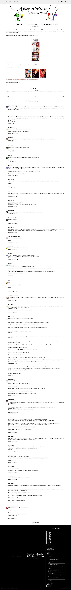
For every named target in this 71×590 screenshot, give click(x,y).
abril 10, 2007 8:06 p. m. (13, 141)
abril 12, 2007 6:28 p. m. (12, 375)
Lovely (9, 263)
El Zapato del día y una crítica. (53, 570)
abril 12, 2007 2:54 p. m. (12, 312)
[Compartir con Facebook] (38, 88)
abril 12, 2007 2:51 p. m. (12, 300)
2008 (49, 543)
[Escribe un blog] (33, 88)
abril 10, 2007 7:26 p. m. (13, 123)
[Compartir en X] (36, 88)
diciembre (50, 545)
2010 (49, 541)
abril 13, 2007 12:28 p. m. (13, 472)
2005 (49, 586)
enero (49, 584)
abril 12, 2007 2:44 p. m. (12, 291)
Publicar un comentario (11, 518)
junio (49, 553)
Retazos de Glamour (12, 505)
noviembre (50, 546)
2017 (48, 534)
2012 (48, 539)
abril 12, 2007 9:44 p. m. (12, 441)
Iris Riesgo (10, 227)
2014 (48, 537)
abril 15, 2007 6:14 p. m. (12, 515)
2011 (48, 540)
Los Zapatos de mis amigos (53, 559)
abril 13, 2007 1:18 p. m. (12, 479)
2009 (49, 542)
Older (63, 96)
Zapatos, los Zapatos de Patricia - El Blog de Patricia (35, 556)
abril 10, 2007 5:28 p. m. (13, 111)
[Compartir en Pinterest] (40, 88)
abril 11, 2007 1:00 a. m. (12, 187)
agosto (49, 550)
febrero (49, 583)
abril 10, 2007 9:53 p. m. (13, 175)
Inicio (35, 96)
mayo (49, 554)
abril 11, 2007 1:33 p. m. (12, 223)
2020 (49, 531)
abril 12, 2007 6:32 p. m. (12, 395)
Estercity (10, 145)
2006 (49, 585)
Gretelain (10, 210)
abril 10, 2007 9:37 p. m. (13, 161)
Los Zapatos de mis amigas (53, 564)
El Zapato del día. (51, 573)
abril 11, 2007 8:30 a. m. (12, 196)
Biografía (16, 1)
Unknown (10, 127)
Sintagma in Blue (11, 217)
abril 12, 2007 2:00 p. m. (13, 276)
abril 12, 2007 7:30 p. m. (13, 413)
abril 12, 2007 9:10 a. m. (12, 249)
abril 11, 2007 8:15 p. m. (12, 232)
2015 (48, 536)
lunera (9, 253)
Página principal (9, 1)
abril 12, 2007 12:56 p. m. (13, 259)
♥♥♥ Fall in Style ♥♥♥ (12, 295)
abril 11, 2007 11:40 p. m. (13, 242)
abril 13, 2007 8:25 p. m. (12, 502)
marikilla (10, 399)
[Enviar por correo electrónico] (31, 88)
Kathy (9, 155)
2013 (48, 538)
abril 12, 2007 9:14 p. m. (12, 432)
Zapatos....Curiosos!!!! (52, 561)
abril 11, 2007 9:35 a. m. (12, 206)
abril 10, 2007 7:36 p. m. (13, 133)
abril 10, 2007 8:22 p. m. (13, 151)
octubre (49, 548)
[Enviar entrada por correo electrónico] (35, 85)
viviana (9, 304)
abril (49, 555)
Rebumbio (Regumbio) (52, 571)
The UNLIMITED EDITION (12, 236)
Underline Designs (67, 588)
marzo (49, 581)
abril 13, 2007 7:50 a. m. (13, 451)
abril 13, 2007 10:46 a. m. (13, 462)
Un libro (49, 562)
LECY (9, 280)
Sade (9, 246)
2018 (48, 533)
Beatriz (9, 137)
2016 (48, 535)
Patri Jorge (10, 316)
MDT (9, 165)
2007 (49, 544)
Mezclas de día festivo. (52, 557)
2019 (48, 532)
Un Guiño (50, 568)
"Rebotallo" (50, 580)
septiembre (50, 549)
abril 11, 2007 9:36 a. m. (12, 213)
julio (49, 552)
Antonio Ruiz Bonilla (12, 105)
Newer (8, 96)
